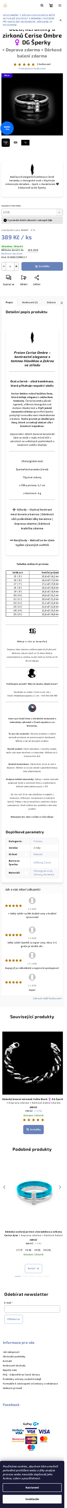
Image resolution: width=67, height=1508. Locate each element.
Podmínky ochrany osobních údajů (22, 1379)
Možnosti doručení (12, 254)
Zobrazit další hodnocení (47, 998)
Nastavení (32, 1488)
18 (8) (28, 1250)
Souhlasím (32, 1499)
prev (4, 1187)
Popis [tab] (9, 302)
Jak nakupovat (11, 1352)
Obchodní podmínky (14, 1356)
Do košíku (44, 266)
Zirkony (38, 874)
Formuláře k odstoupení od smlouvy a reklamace (30, 1384)
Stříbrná (38, 863)
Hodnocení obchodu (14, 1365)
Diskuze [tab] (51, 302)
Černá (47, 863)
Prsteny (38, 841)
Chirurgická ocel (43, 871)
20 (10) (47, 1250)
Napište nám (10, 1370)
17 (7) (19, 1250)
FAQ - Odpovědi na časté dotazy (21, 1375)
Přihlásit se (13, 1319)
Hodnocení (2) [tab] (30, 302)
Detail (31, 1268)
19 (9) (37, 1250)
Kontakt (7, 1361)
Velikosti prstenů (12, 1388)
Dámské (38, 854)
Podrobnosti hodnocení (32, 68)
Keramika (49, 874)
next (60, 1187)
